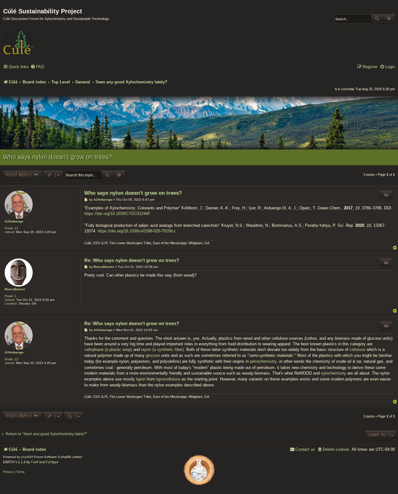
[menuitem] (37, 67)
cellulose (357, 349)
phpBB (26, 457)
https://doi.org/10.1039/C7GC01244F (117, 213)
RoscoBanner (15, 289)
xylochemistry (333, 373)
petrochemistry (263, 361)
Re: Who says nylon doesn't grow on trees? (131, 260)
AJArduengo (14, 221)
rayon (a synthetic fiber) (162, 349)
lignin (141, 379)
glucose (153, 355)
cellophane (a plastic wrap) (108, 349)
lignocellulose (168, 379)
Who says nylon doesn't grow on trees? (57, 156)
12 (16, 228)
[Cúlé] (43, 38)
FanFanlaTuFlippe (44, 462)
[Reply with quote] (386, 195)
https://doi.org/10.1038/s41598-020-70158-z (137, 231)
